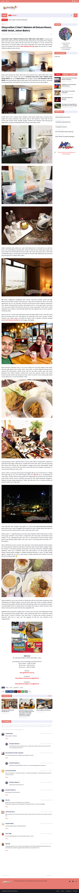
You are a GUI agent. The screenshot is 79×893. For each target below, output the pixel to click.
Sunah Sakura (14, 744)
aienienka (9, 733)
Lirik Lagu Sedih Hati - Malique (67, 98)
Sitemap (75, 891)
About (7, 1)
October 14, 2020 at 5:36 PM (46, 823)
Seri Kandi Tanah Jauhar (14, 753)
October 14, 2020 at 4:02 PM (46, 811)
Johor (11, 687)
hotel (7, 24)
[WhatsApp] (22, 691)
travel (21, 687)
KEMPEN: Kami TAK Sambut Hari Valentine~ (69, 85)
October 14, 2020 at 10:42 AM (46, 743)
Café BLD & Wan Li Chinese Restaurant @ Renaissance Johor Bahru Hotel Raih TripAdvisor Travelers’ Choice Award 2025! (26, 712)
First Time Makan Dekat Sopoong (64, 131)
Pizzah (7, 844)
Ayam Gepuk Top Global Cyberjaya (68, 91)
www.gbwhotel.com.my (27, 672)
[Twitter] (15, 691)
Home (3, 1)
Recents (66, 74)
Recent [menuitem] (14, 15)
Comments (74, 74)
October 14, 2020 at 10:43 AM (46, 763)
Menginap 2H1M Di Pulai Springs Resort (8, 710)
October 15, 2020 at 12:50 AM (46, 833)
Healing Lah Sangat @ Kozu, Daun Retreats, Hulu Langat (69, 105)
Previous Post (5, 875)
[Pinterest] (19, 691)
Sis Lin (7, 800)
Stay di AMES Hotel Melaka (43, 710)
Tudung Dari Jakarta (61, 127)
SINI (34, 474)
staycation (16, 687)
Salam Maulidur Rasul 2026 (62, 117)
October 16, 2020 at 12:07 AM (46, 843)
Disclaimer (68, 891)
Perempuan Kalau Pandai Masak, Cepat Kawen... (21, 20)
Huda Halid (9, 823)
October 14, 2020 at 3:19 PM (46, 800)
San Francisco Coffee (12, 320)
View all (50, 696)
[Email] (26, 691)
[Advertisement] (49, 7)
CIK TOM (8, 834)
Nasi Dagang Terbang (27, 46)
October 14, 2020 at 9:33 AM (46, 752)
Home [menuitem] (4, 15)
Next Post (49, 875)
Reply (6, 738)
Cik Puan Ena (10, 812)
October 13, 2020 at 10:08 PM (46, 733)
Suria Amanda (10, 770)
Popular (58, 74)
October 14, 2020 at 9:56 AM (46, 770)
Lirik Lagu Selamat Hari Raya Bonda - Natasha (69, 78)
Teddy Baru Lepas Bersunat (62, 122)
